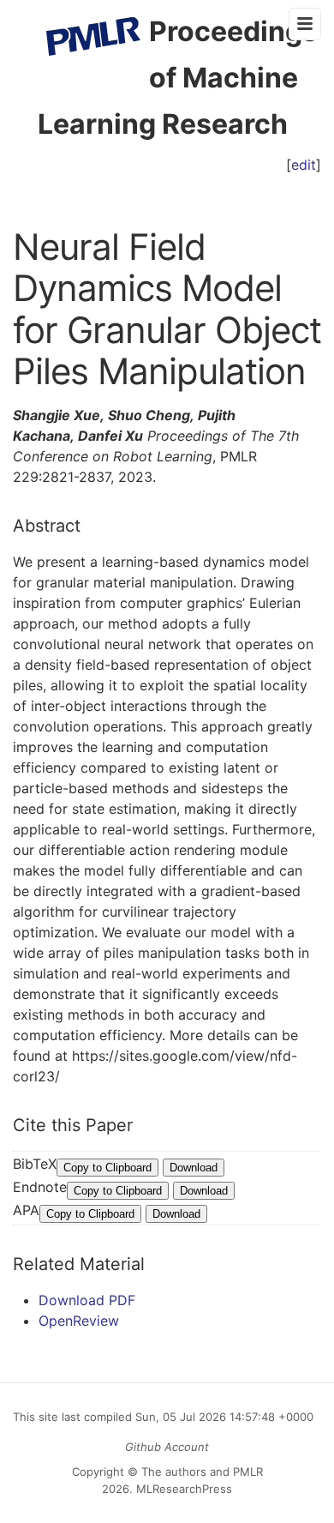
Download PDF (87, 1300)
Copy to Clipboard (107, 1167)
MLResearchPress (182, 1489)
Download (194, 1167)
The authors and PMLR (202, 1471)
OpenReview (79, 1320)
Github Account (167, 1447)
